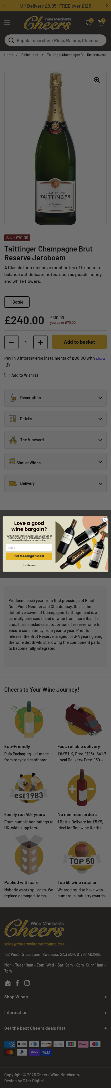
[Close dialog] (104, 519)
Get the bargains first (29, 556)
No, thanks (29, 564)
